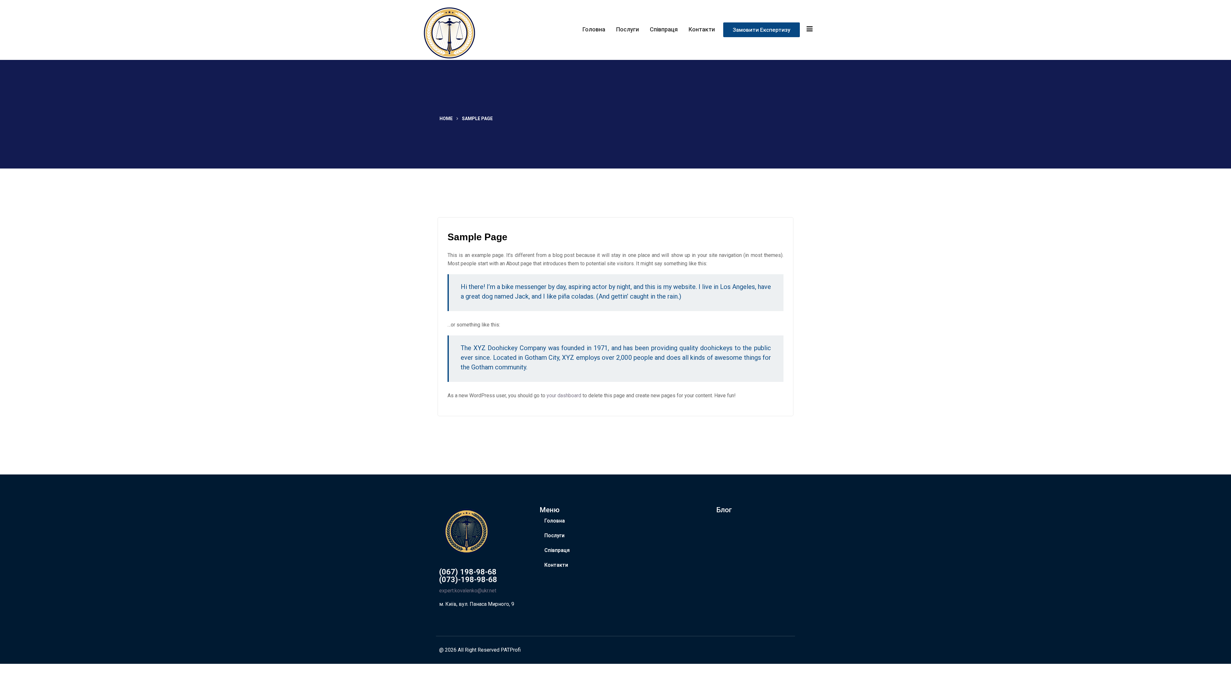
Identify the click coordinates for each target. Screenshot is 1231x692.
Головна (593, 29)
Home (446, 118)
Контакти (702, 29)
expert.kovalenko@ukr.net (467, 591)
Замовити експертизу (761, 30)
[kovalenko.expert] (464, 32)
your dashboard (564, 395)
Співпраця (664, 29)
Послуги (627, 29)
